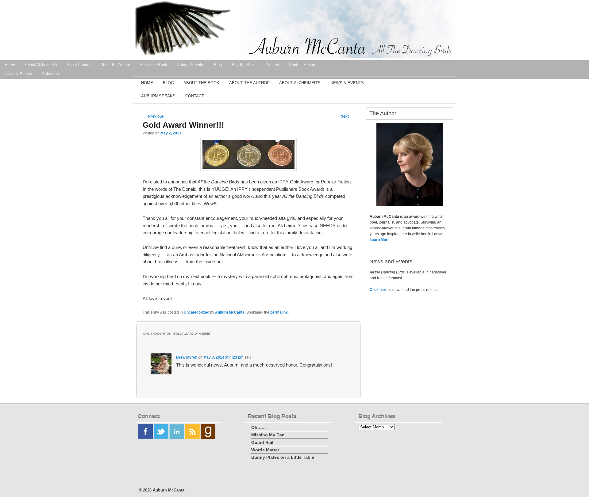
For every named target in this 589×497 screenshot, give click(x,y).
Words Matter (265, 449)
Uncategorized (196, 312)
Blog (168, 83)
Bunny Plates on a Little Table (282, 457)
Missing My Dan (268, 434)
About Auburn (78, 64)
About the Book (201, 83)
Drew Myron (186, 357)
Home (147, 83)
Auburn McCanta (229, 312)
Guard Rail (262, 442)
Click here (378, 290)
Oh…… (258, 427)
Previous (154, 116)
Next (347, 116)
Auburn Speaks (158, 96)
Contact (194, 96)
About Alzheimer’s (41, 64)
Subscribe (51, 74)
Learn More (380, 240)
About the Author (115, 64)
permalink (279, 312)
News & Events (347, 83)
